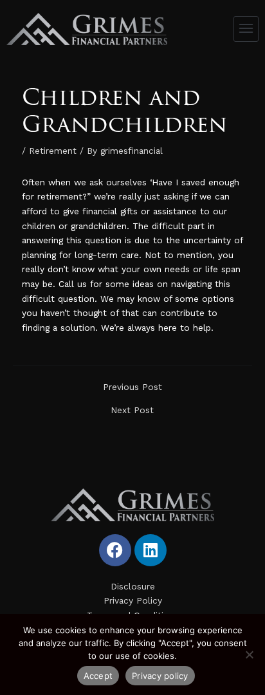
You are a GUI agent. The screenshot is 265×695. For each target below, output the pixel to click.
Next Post (132, 410)
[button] (246, 29)
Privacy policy (160, 676)
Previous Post (132, 387)
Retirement (53, 150)
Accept (98, 676)
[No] (248, 654)
